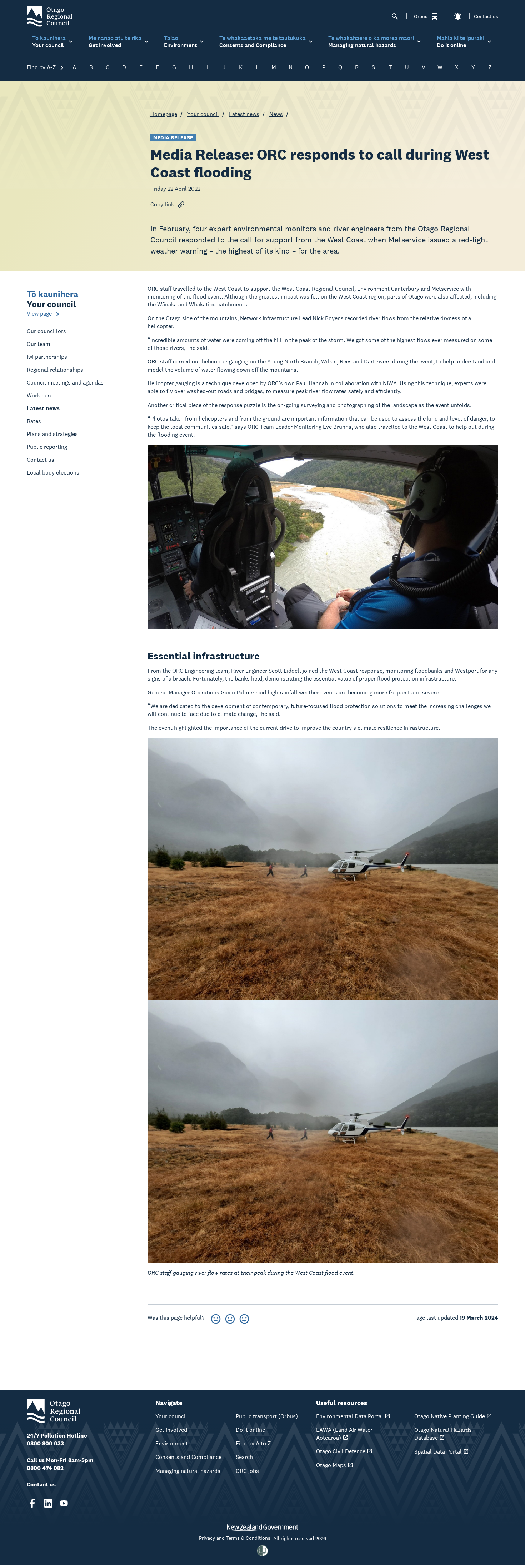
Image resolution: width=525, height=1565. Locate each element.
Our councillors (46, 331)
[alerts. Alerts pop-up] (458, 16)
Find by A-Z (42, 67)
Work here (39, 395)
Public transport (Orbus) (267, 1416)
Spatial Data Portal (438, 1451)
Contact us (486, 16)
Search (244, 1457)
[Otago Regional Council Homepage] (49, 16)
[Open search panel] (395, 16)
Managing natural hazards (187, 1471)
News (276, 114)
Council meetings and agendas (65, 382)
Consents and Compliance (188, 1457)
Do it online (250, 1430)
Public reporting (47, 447)
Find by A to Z (253, 1443)
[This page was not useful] (215, 1317)
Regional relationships (55, 369)
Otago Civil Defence (340, 1451)
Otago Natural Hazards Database (443, 1433)
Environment (171, 1443)
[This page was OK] (230, 1317)
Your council (203, 114)
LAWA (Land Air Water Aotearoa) (344, 1433)
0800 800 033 (45, 1443)
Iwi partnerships (47, 357)
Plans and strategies (52, 434)
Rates (34, 421)
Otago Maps (331, 1465)
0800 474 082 (45, 1468)
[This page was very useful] (244, 1317)
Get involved (171, 1430)
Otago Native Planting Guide (449, 1416)
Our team (38, 344)
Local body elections (53, 472)
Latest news (244, 114)
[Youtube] (64, 1503)
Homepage (163, 114)
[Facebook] (32, 1503)
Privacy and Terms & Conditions (234, 1538)
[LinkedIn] (48, 1503)
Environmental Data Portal (349, 1416)
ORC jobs (247, 1471)
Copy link (162, 204)
